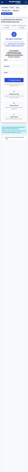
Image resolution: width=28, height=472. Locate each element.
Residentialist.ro (15, 2)
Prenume (7, 66)
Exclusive (14, 25)
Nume (6, 60)
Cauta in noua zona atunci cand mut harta (14, 138)
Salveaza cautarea (7, 13)
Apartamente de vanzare (9, 17)
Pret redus (6, 27)
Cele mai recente (22, 25)
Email (6, 72)
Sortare (22, 27)
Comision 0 (7, 25)
